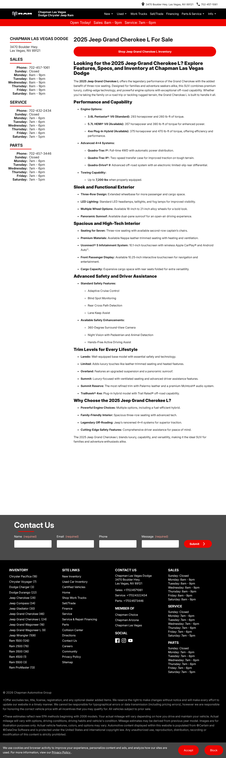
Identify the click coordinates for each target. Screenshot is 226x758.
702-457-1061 (39, 67)
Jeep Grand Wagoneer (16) (26, 624)
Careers (67, 646)
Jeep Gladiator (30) (22, 608)
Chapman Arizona (127, 620)
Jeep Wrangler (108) (22, 635)
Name (25, 536)
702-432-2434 (40, 110)
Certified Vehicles (73, 587)
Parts (65, 624)
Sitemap (67, 662)
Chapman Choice (126, 614)
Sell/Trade (156, 14)
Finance (67, 608)
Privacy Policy (71, 656)
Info (210, 14)
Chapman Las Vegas (128, 625)
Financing (172, 14)
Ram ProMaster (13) (22, 667)
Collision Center (72, 630)
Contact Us (69, 640)
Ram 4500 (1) (17, 656)
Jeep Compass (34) (22, 603)
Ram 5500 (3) (18, 662)
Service (67, 614)
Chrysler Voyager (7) (23, 581)
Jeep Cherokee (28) (22, 597)
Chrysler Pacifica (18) (23, 576)
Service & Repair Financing (79, 619)
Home (66, 592)
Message (155, 536)
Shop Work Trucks (74, 597)
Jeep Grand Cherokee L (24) (28, 619)
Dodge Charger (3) (21, 587)
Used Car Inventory (75, 581)
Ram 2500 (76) (19, 646)
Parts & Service (191, 14)
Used (120, 14)
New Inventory (71, 576)
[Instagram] (124, 640)
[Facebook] (117, 640)
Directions (69, 635)
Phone (103, 536)
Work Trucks (138, 14)
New (107, 14)
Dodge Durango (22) (23, 592)
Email (68, 536)
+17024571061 (133, 590)
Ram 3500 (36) (19, 651)
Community (69, 651)
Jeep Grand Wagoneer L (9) (27, 630)
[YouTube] (130, 640)
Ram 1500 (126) (19, 640)
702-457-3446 (40, 153)
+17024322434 (137, 595)
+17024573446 (133, 600)
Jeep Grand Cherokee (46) (26, 614)
